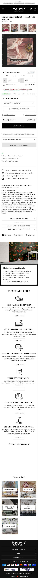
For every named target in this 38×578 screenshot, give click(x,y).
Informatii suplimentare (19, 226)
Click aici (19, 315)
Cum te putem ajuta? (19, 218)
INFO (18, 553)
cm (29, 72)
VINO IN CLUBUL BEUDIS (18, 561)
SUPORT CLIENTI (18, 549)
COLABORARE (18, 557)
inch (32, 72)
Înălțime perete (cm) (27, 76)
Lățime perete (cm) (11, 76)
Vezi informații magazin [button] (10, 161)
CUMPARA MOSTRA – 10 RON (19, 145)
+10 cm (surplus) (10, 84)
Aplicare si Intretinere (19, 229)
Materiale (19, 222)
